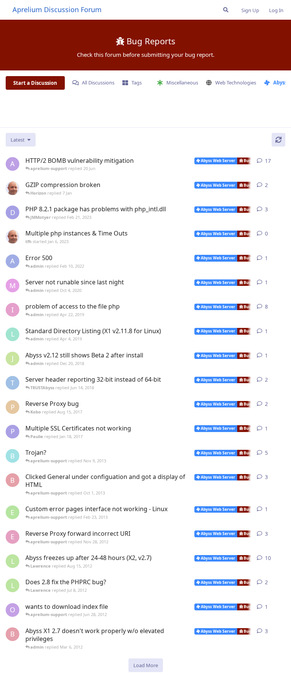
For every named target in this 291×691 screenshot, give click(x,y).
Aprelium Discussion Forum (57, 9)
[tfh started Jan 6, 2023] (12, 236)
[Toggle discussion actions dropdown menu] (282, 161)
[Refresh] (278, 140)
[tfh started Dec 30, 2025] (12, 188)
